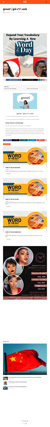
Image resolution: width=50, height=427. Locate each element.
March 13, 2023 (7, 373)
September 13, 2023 (12, 201)
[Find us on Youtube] (26, 423)
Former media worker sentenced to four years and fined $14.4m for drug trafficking (25, 377)
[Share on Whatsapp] (39, 80)
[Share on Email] (44, 80)
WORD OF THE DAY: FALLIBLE (32, 88)
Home (4, 5)
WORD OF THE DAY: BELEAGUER (10, 88)
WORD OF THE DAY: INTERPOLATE (13, 232)
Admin (8, 12)
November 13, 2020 (12, 388)
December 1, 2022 (14, 12)
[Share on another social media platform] (46, 80)
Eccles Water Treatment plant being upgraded (18, 386)
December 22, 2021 (12, 383)
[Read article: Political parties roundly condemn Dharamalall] (5, 383)
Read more (9, 173)
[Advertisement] (25, 22)
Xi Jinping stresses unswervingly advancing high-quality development (17, 372)
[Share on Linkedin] (41, 80)
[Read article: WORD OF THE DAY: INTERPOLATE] (25, 222)
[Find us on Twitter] (24, 423)
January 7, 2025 (11, 169)
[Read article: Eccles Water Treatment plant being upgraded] (5, 388)
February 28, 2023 (11, 378)
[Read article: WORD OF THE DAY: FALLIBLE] (25, 189)
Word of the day (8, 5)
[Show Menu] (3, 2)
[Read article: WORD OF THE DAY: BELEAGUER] (25, 157)
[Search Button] (46, 2)
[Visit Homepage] (25, 2)
